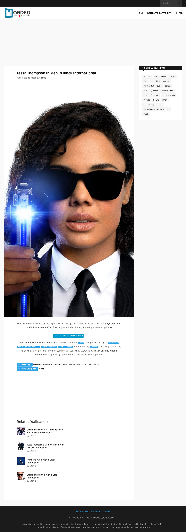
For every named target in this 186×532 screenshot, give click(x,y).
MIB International (49, 347)
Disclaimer (96, 511)
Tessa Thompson (65, 347)
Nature (156, 100)
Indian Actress (167, 91)
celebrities (155, 81)
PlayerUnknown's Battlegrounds (156, 109)
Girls (146, 91)
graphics (154, 91)
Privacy (79, 511)
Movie (81, 343)
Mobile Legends (168, 95)
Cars (145, 81)
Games (168, 86)
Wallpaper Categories (159, 13)
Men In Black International (28, 347)
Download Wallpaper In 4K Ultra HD (68, 336)
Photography (149, 105)
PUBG (146, 114)
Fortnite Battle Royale (153, 86)
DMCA (87, 511)
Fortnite (166, 81)
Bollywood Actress (168, 77)
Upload (179, 13)
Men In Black (113, 343)
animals (147, 77)
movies (147, 100)
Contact (106, 511)
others (165, 100)
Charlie (42, 78)
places (160, 105)
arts (155, 77)
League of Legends (151, 95)
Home (140, 13)
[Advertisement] (93, 45)
